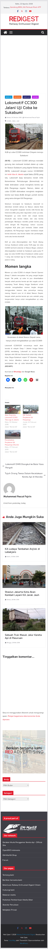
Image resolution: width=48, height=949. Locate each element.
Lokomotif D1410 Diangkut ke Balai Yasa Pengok (24, 466)
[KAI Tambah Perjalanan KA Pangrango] (30, 409)
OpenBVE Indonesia (11, 850)
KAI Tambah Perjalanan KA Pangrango (28, 417)
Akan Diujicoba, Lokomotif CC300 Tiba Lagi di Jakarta (12, 417)
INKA (13, 121)
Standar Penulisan (11, 905)
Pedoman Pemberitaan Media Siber (18, 900)
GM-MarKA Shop (10, 855)
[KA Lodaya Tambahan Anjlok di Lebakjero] (24, 524)
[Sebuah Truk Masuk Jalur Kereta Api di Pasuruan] (24, 610)
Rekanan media (9, 895)
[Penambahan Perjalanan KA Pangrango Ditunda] (13, 434)
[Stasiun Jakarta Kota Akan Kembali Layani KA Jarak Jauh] (24, 567)
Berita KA (8, 97)
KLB (18, 121)
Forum (5, 860)
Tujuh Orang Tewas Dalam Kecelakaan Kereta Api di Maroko (24, 475)
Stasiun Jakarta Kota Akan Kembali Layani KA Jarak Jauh (22, 593)
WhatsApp (17, 372)
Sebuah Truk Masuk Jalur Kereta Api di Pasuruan (23, 636)
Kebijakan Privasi (10, 910)
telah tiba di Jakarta (15, 174)
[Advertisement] (24, 67)
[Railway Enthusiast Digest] (5, 32)
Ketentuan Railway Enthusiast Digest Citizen (22, 885)
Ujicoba (35, 97)
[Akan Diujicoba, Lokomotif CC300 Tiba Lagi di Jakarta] (13, 409)
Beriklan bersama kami (12, 880)
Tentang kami (8, 875)
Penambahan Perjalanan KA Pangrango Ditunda (12, 442)
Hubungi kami (8, 890)
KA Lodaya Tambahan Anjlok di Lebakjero (22, 550)
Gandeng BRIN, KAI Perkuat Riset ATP (25, 7)
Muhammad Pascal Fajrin (32, 117)
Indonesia (17, 97)
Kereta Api (27, 97)
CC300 (9, 121)
